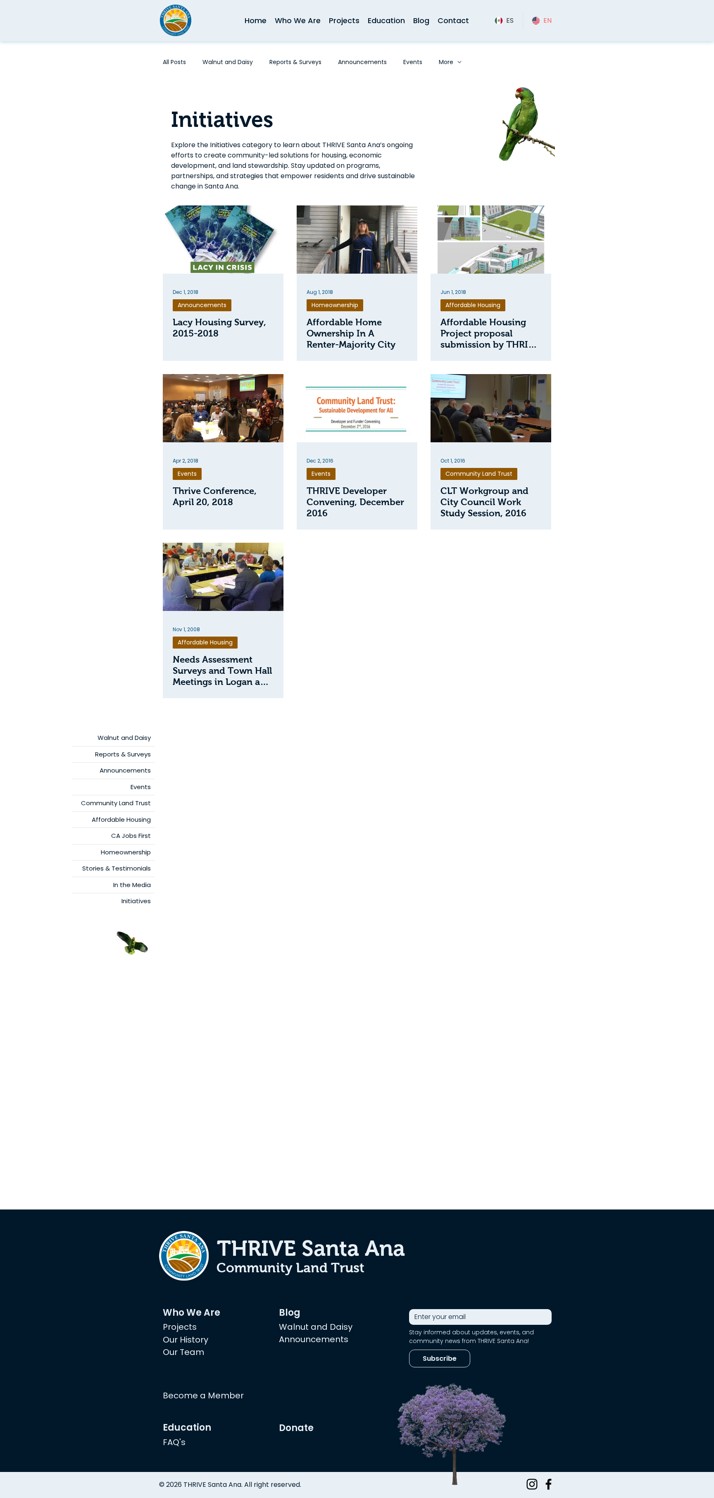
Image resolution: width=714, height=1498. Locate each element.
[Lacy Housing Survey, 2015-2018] (223, 239)
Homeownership (335, 305)
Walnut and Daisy (227, 62)
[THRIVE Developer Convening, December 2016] (357, 408)
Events (412, 62)
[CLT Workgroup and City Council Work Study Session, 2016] (491, 408)
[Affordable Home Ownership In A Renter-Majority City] (357, 239)
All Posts (174, 62)
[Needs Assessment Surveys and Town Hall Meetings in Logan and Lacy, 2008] (223, 577)
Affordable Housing (472, 305)
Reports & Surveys (295, 62)
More (446, 62)
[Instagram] (532, 1484)
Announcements (362, 62)
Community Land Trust (478, 474)
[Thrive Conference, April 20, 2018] (223, 408)
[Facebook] (548, 1484)
